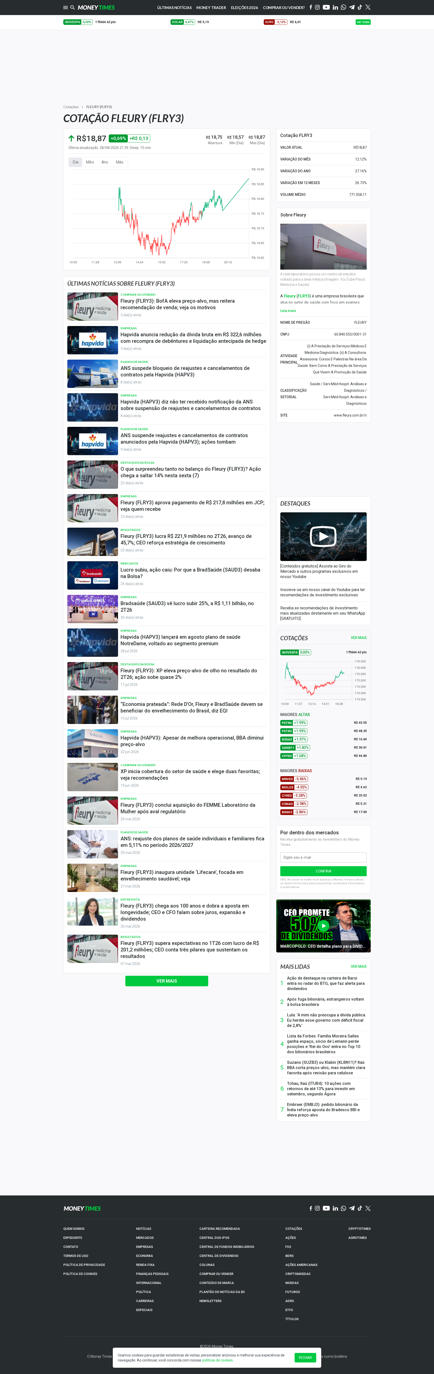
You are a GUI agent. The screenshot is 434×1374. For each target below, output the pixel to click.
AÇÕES (290, 1238)
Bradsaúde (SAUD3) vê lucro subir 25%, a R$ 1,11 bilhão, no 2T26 (187, 606)
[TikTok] (360, 1208)
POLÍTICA (143, 1292)
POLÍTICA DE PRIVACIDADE (84, 1265)
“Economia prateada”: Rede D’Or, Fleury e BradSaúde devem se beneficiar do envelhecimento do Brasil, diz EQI (192, 707)
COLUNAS (206, 1265)
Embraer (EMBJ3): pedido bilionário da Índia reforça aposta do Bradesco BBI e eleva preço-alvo (323, 1109)
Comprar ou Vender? (284, 7)
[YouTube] (326, 8)
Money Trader (211, 7)
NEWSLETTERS (210, 1301)
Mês (90, 162)
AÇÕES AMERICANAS (301, 1265)
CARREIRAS (145, 1301)
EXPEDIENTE (72, 1238)
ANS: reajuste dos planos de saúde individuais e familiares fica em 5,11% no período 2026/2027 (192, 842)
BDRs (289, 1256)
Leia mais (288, 311)
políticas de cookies (217, 1360)
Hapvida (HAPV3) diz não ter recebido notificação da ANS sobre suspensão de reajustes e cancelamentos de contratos (191, 405)
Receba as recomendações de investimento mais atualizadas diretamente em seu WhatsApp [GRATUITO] (322, 613)
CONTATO (70, 1247)
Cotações (71, 107)
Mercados (129, 563)
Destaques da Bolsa (137, 462)
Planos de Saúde (134, 362)
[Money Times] (96, 7)
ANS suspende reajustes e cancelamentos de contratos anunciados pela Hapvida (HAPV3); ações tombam (184, 438)
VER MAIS (359, 638)
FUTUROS (292, 1292)
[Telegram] (352, 8)
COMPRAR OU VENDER (216, 1274)
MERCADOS (145, 1238)
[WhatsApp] (343, 8)
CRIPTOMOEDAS (297, 1274)
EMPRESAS (144, 1247)
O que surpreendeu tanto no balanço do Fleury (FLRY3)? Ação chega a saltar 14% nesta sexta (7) (191, 472)
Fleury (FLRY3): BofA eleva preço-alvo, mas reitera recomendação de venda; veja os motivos (178, 304)
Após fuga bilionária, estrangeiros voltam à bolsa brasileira (325, 1002)
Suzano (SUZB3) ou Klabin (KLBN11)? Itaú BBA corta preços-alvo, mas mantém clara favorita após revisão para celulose (326, 1067)
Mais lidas (295, 966)
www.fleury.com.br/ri (350, 415)
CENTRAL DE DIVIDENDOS (218, 1256)
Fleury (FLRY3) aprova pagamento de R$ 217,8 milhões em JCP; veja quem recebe (192, 506)
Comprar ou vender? (138, 294)
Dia (75, 162)
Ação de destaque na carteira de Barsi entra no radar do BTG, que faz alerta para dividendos (326, 983)
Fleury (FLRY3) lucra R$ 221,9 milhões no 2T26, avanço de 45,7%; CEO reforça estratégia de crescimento (186, 539)
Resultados (130, 530)
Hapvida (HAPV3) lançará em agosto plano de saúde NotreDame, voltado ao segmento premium (180, 640)
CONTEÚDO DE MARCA (216, 1283)
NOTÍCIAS (143, 1229)
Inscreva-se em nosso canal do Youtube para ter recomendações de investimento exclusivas (322, 592)
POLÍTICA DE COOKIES (80, 1274)
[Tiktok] (360, 8)
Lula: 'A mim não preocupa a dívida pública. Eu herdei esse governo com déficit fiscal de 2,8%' (326, 1020)
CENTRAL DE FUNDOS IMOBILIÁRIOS (226, 1247)
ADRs (289, 1301)
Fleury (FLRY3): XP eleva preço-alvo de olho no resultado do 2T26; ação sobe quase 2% (189, 674)
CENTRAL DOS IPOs (214, 1238)
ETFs (289, 1310)
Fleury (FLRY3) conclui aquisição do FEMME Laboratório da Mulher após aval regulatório (188, 808)
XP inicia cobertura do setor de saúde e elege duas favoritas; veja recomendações (190, 774)
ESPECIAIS (144, 1310)
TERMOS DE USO (75, 1256)
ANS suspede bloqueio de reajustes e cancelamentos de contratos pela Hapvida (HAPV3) (185, 371)
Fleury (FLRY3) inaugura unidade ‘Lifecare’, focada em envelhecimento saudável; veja (182, 875)
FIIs (288, 1247)
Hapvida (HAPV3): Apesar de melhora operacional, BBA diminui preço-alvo (192, 741)
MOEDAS (292, 1283)
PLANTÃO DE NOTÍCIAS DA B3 (222, 1292)
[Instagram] (317, 8)
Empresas (129, 328)
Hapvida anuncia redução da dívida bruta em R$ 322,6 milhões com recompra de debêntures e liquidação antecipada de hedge (193, 338)
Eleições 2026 (244, 7)
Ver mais (166, 981)
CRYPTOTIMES (359, 1229)
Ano (104, 162)
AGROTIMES (357, 1238)
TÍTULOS (292, 1319)
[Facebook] (311, 7)
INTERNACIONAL (148, 1283)
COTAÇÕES (293, 1229)
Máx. (120, 162)
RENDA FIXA (145, 1265)
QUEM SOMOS (73, 1229)
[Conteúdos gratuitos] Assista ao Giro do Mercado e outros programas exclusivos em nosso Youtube (319, 571)
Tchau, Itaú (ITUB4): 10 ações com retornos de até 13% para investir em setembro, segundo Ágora (321, 1088)
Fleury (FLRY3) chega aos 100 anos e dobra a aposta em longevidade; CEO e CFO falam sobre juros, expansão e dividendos (185, 912)
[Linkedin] (335, 8)
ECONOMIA (144, 1256)
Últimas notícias (174, 7)
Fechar (305, 1358)
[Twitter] (367, 8)
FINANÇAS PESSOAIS (152, 1274)
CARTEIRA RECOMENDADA (219, 1229)
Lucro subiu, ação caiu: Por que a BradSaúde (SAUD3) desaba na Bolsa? (190, 573)
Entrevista (130, 899)
